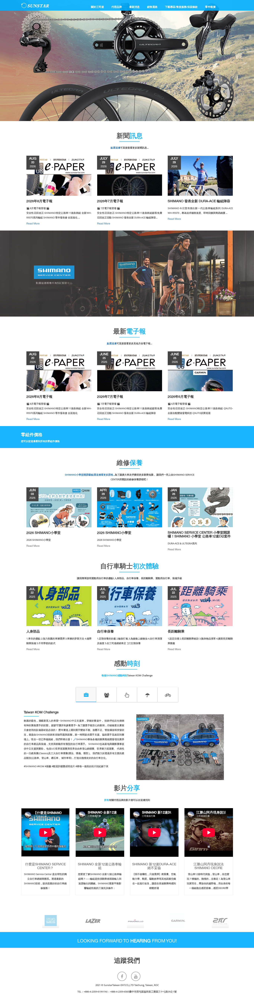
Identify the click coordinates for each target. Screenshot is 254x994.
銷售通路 (152, 7)
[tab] (86, 694)
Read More (58, 212)
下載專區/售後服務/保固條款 (181, 7)
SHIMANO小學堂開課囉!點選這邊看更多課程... (90, 474)
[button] (37, 605)
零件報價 (210, 7)
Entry (10, 454)
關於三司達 (97, 7)
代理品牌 (116, 7)
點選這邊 (115, 147)
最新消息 (134, 7)
